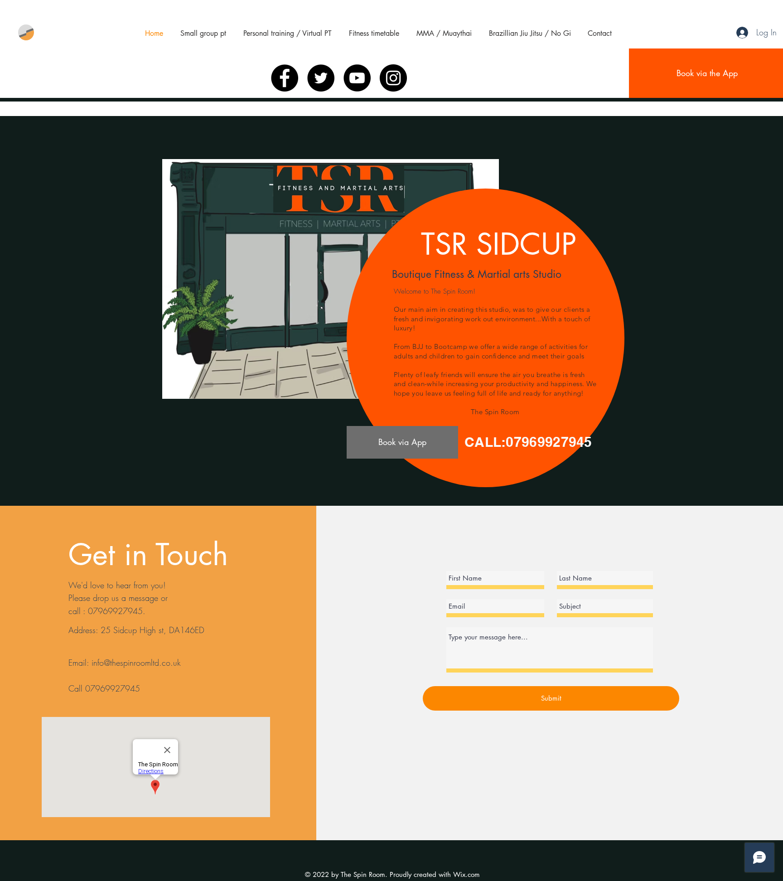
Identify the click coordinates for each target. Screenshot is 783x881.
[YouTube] (357, 78)
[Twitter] (320, 78)
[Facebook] (284, 78)
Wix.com (466, 874)
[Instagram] (393, 78)
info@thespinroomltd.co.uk (136, 662)
